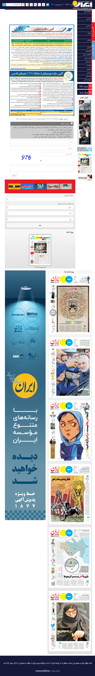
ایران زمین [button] (87, 58)
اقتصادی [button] (88, 51)
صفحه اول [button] (87, 11)
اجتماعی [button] (88, 62)
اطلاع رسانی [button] (87, 55)
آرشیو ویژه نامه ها (40, 267)
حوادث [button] (89, 65)
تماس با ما (93, 32)
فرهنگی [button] (88, 76)
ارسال (14, 175)
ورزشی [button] (89, 72)
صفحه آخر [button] (87, 80)
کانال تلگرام (93, 51)
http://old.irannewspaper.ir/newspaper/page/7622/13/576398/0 (37, 119)
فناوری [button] (89, 69)
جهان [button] (89, 33)
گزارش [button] (89, 47)
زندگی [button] (89, 40)
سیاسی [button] (88, 19)
